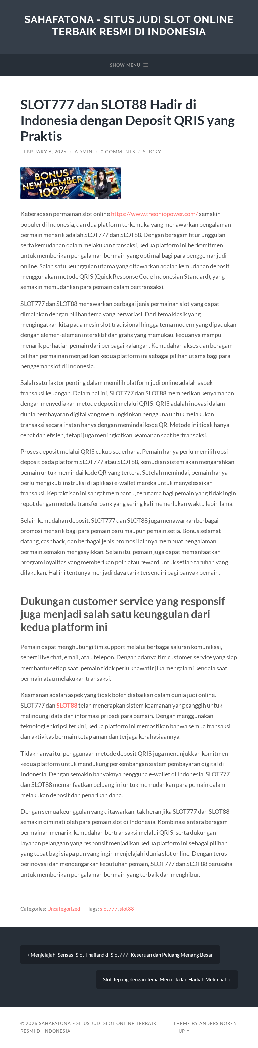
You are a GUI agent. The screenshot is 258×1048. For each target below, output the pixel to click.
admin (84, 151)
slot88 (127, 908)
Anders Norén (218, 1023)
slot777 (109, 908)
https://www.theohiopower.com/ (154, 213)
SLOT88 (66, 705)
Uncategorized (63, 908)
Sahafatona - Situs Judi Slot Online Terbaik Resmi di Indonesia (129, 25)
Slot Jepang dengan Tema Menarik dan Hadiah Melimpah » (167, 979)
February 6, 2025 (43, 151)
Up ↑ (184, 1031)
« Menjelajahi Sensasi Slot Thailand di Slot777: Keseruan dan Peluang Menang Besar (120, 955)
